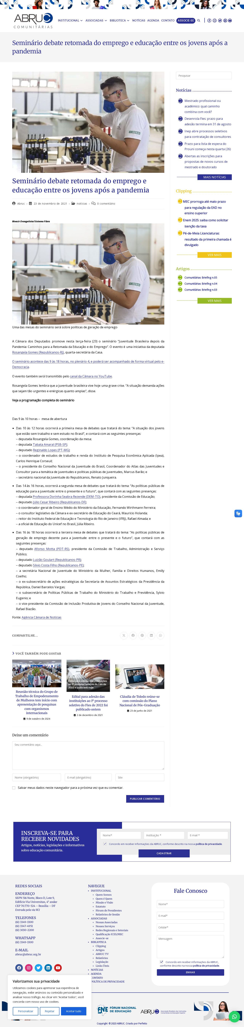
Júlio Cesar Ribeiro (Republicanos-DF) (59, 502)
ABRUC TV (102, 954)
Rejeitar (49, 1011)
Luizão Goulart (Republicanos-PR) (57, 560)
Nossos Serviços (105, 926)
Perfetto (142, 1023)
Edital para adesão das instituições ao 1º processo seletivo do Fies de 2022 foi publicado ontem (88, 703)
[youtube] (230, 20)
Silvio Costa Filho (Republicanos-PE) (58, 565)
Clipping (101, 946)
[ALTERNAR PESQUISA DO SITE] (198, 20)
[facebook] (209, 20)
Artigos (100, 950)
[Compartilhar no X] (124, 635)
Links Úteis (102, 965)
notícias (82, 203)
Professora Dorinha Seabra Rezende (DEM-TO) (66, 496)
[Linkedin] (48, 968)
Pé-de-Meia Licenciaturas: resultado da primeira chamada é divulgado (207, 239)
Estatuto (101, 906)
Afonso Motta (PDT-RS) (51, 549)
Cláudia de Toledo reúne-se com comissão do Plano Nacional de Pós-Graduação (140, 701)
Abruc (21, 203)
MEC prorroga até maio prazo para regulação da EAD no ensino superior (204, 207)
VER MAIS (215, 255)
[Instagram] (29, 968)
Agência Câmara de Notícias (41, 617)
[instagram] (215, 20)
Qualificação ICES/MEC (109, 934)
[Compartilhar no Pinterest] (142, 635)
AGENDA (96, 973)
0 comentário (106, 203)
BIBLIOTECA (98, 942)
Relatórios (102, 958)
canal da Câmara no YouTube (91, 376)
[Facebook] (19, 968)
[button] (234, 1016)
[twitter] (220, 20)
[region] (50, 997)
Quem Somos (104, 894)
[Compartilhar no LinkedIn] (151, 635)
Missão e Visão (104, 902)
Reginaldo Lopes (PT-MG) (51, 450)
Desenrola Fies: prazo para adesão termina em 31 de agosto (208, 121)
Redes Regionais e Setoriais (112, 930)
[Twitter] (38, 968)
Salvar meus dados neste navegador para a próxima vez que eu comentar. (70, 788)
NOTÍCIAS (97, 969)
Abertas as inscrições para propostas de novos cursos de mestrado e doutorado (206, 161)
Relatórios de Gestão (108, 914)
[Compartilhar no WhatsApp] (160, 635)
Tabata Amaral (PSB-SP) (50, 444)
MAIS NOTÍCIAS (214, 177)
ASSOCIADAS (99, 918)
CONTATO (97, 977)
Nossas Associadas (106, 922)
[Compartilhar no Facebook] (133, 635)
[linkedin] (225, 20)
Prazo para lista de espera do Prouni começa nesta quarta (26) (208, 146)
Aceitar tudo (73, 1011)
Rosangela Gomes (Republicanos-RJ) (38, 352)
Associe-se (102, 938)
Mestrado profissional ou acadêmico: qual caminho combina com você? (203, 106)
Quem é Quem (104, 898)
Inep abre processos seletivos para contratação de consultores (208, 134)
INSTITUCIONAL (101, 890)
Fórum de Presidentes (109, 910)
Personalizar (25, 1011)
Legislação (102, 962)
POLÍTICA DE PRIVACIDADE (107, 981)
